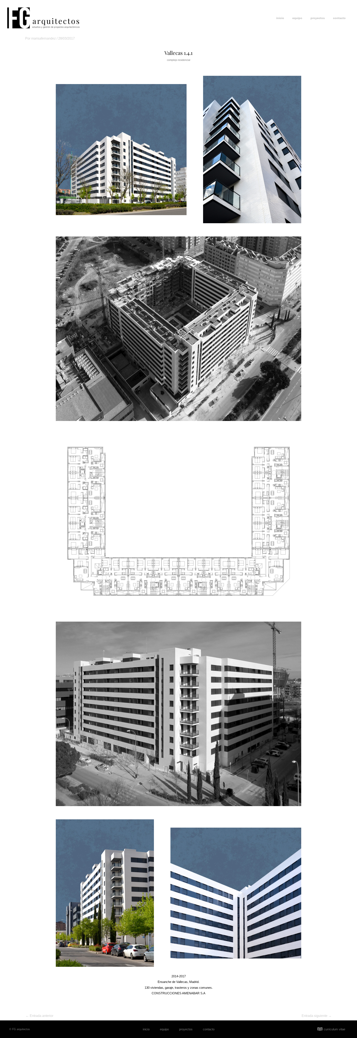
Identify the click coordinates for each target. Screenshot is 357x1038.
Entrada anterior (39, 1016)
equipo (297, 18)
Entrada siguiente (317, 1016)
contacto (339, 18)
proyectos (318, 18)
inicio (280, 18)
